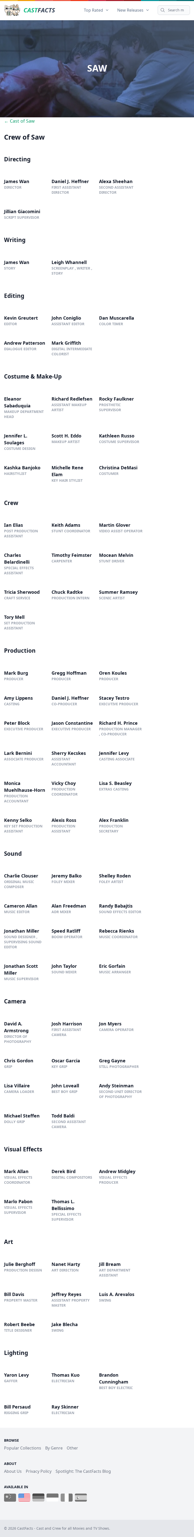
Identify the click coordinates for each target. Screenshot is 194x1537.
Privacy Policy (39, 1471)
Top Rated (93, 10)
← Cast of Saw (19, 121)
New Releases (130, 10)
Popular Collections (22, 1448)
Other (72, 1448)
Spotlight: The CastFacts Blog (83, 1471)
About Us (13, 1471)
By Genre (54, 1448)
